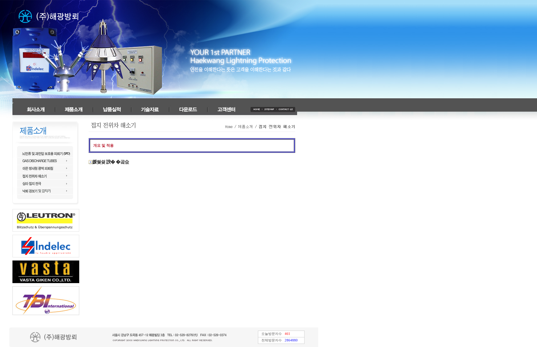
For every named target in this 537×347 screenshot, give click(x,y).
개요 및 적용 (103, 145)
